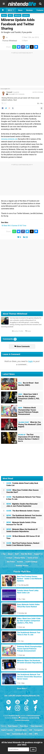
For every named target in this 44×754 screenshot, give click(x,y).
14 (14, 415)
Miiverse (17, 15)
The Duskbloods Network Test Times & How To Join (23, 498)
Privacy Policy (20, 558)
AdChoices (24, 718)
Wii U (10, 15)
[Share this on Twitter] (27, 47)
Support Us (38, 554)
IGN (30, 730)
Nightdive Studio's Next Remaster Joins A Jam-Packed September (22, 505)
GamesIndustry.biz (19, 734)
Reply (29, 331)
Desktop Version (22, 566)
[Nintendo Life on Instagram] (17, 709)
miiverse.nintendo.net (9, 139)
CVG (30, 734)
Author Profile (18, 331)
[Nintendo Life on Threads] (26, 709)
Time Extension (36, 726)
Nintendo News (21, 730)
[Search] (40, 4)
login (30, 361)
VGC (8, 734)
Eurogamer (38, 730)
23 (26, 237)
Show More (21, 689)
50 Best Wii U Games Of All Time (14, 226)
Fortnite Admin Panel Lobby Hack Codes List (22, 484)
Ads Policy (11, 562)
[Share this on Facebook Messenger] (36, 47)
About (10, 554)
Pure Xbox (24, 726)
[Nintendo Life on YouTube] (17, 702)
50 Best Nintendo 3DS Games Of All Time (23, 537)
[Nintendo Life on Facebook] (35, 709)
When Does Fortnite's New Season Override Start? (22, 491)
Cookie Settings (31, 562)
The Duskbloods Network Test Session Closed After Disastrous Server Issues (24, 516)
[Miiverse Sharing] (22, 99)
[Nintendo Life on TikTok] (26, 702)
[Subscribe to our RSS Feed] (8, 702)
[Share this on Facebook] (23, 47)
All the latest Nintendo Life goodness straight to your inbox (22, 743)
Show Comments (23, 346)
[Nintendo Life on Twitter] (35, 702)
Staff (17, 554)
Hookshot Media (14, 716)
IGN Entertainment (33, 716)
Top (4, 554)
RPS (36, 734)
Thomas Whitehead (9, 41)
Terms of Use (33, 558)
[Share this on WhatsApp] (14, 47)
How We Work (26, 554)
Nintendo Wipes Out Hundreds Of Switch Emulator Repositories (21, 530)
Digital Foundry (7, 730)
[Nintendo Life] (22, 4)
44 (14, 442)
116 (14, 429)
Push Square (13, 726)
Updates (26, 15)
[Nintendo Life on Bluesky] (8, 709)
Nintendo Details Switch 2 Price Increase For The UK (21, 523)
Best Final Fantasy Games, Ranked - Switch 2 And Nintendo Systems (23, 544)
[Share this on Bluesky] (19, 47)
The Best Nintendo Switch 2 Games (22, 511)
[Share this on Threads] (32, 47)
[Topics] (3, 4)
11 (14, 388)
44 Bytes (15, 718)
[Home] (3, 10)
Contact (9, 558)
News (4, 15)
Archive (20, 562)
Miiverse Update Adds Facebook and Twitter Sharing (18, 24)
